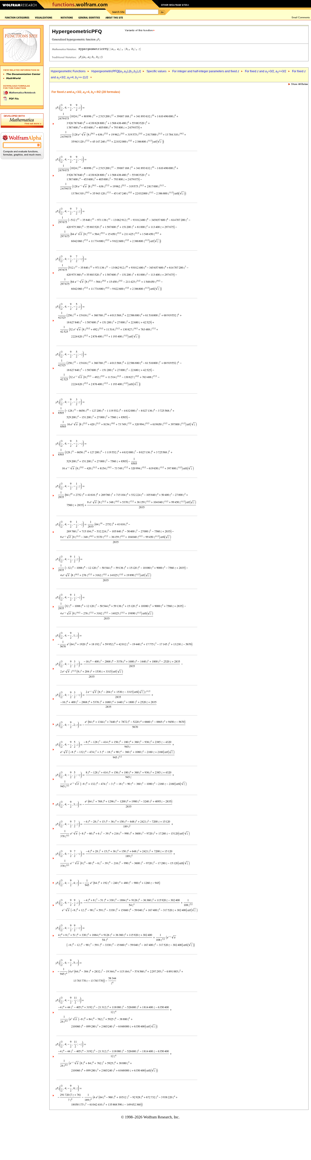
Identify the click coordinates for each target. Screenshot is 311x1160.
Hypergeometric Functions (68, 71)
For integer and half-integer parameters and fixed (205, 71)
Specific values (156, 71)
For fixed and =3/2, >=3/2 (265, 71)
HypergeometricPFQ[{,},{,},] (116, 71)
